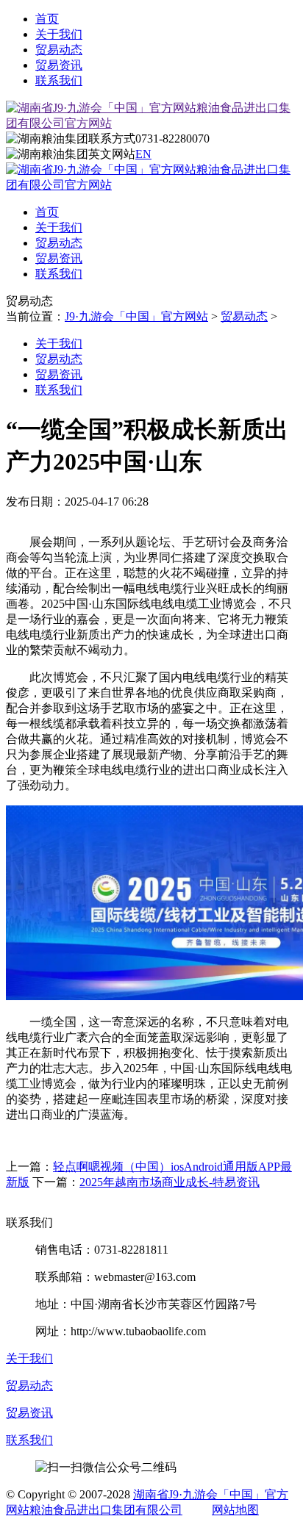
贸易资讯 (58, 65)
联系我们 (58, 80)
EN (143, 154)
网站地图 (235, 1510)
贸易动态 (58, 49)
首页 (47, 18)
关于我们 (58, 34)
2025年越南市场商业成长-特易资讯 (169, 1182)
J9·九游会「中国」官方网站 (136, 316)
